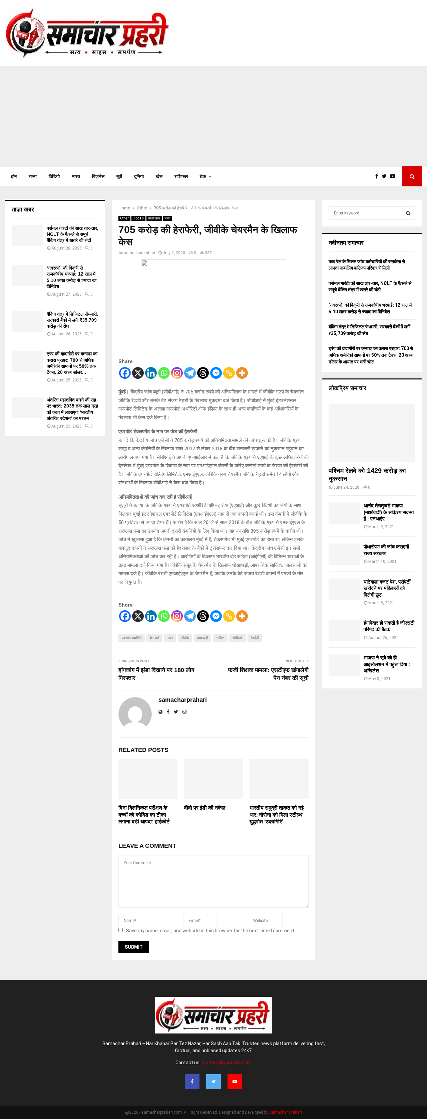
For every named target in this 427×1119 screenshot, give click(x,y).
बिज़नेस (98, 176)
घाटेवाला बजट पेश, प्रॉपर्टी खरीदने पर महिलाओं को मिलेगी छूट (387, 588)
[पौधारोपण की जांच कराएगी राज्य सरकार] (344, 554)
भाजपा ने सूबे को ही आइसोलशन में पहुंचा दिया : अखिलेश (387, 664)
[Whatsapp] (164, 373)
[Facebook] (378, 176)
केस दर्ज (154, 638)
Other (124, 218)
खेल (159, 176)
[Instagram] (177, 373)
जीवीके (185, 638)
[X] (138, 373)
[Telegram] (190, 373)
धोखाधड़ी (202, 638)
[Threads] (203, 373)
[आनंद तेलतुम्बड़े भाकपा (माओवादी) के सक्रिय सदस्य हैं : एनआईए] (344, 512)
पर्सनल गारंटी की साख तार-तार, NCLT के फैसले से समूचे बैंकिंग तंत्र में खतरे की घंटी (72, 234)
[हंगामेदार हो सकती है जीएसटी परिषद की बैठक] (344, 630)
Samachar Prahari (285, 1112)
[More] (242, 373)
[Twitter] (386, 176)
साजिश (220, 638)
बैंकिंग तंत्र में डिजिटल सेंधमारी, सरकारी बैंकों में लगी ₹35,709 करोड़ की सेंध (72, 320)
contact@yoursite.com (226, 1062)
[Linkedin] (151, 373)
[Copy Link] (229, 373)
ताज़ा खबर (154, 218)
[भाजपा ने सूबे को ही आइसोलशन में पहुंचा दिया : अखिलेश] (344, 664)
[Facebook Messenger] (216, 373)
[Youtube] (394, 176)
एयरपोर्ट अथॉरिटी (131, 638)
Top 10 (138, 218)
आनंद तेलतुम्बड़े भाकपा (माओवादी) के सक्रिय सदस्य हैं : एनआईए (389, 512)
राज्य (33, 176)
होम (14, 176)
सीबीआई (238, 638)
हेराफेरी (255, 638)
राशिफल (181, 176)
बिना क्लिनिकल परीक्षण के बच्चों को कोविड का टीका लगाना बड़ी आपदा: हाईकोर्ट (143, 815)
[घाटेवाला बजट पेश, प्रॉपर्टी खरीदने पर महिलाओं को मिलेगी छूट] (344, 589)
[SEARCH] (408, 213)
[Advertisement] (213, 116)
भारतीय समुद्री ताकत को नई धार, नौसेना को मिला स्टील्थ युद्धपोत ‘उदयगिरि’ (277, 815)
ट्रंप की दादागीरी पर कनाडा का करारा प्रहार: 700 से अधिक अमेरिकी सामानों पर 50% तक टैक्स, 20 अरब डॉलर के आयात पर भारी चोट (371, 355)
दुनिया (139, 176)
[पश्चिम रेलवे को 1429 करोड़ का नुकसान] (372, 433)
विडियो (54, 176)
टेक (203, 176)
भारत (76, 176)
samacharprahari (139, 253)
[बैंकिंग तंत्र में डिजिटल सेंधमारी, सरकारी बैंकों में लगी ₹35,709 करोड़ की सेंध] (27, 321)
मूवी (119, 176)
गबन (170, 638)
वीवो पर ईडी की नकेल (205, 808)
